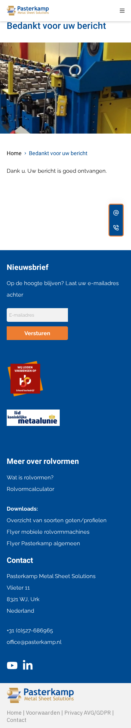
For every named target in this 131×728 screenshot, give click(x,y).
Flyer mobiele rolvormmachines (48, 532)
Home (14, 712)
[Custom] (116, 213)
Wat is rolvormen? (30, 477)
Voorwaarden (43, 712)
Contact (17, 719)
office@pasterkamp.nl (34, 642)
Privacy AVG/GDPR (87, 712)
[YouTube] (12, 665)
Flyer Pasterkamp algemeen (43, 543)
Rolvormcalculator (30, 489)
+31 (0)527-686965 (30, 630)
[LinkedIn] (27, 665)
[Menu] (122, 10)
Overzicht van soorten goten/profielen (57, 520)
